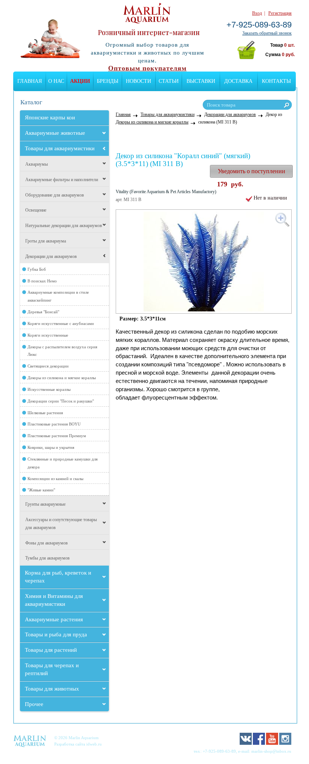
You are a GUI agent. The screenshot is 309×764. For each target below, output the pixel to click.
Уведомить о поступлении (251, 171)
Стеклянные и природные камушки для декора (63, 463)
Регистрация (280, 13)
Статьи (169, 81)
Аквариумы (36, 164)
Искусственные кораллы (49, 389)
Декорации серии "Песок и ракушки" (61, 401)
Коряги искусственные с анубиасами (61, 323)
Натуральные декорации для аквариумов (63, 225)
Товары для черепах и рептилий (52, 669)
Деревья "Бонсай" (43, 312)
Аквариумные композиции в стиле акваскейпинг (58, 296)
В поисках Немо (42, 281)
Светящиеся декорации (48, 366)
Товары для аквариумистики (60, 148)
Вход (257, 13)
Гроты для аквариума (45, 241)
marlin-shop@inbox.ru (271, 751)
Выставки (201, 81)
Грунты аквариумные (45, 504)
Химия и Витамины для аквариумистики (54, 600)
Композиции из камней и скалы (55, 478)
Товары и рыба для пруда (56, 634)
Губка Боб (37, 269)
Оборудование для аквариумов (54, 195)
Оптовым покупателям (147, 68)
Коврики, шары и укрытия (51, 447)
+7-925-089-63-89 (259, 24)
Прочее (34, 704)
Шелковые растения (45, 412)
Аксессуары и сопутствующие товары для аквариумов (61, 523)
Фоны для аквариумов (46, 543)
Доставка (238, 81)
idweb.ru (94, 744)
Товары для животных (52, 689)
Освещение (35, 210)
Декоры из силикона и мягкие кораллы (62, 377)
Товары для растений (51, 650)
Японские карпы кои (50, 117)
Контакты (276, 81)
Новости (138, 81)
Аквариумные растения (54, 619)
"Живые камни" (41, 490)
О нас (56, 81)
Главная (29, 81)
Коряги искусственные (48, 335)
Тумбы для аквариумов (47, 558)
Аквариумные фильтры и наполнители (61, 179)
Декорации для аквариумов (51, 256)
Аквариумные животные (55, 133)
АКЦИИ (80, 81)
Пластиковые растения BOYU (54, 424)
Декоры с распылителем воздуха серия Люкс (62, 351)
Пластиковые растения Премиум (57, 435)
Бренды (107, 81)
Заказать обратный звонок (267, 33)
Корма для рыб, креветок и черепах (58, 577)
